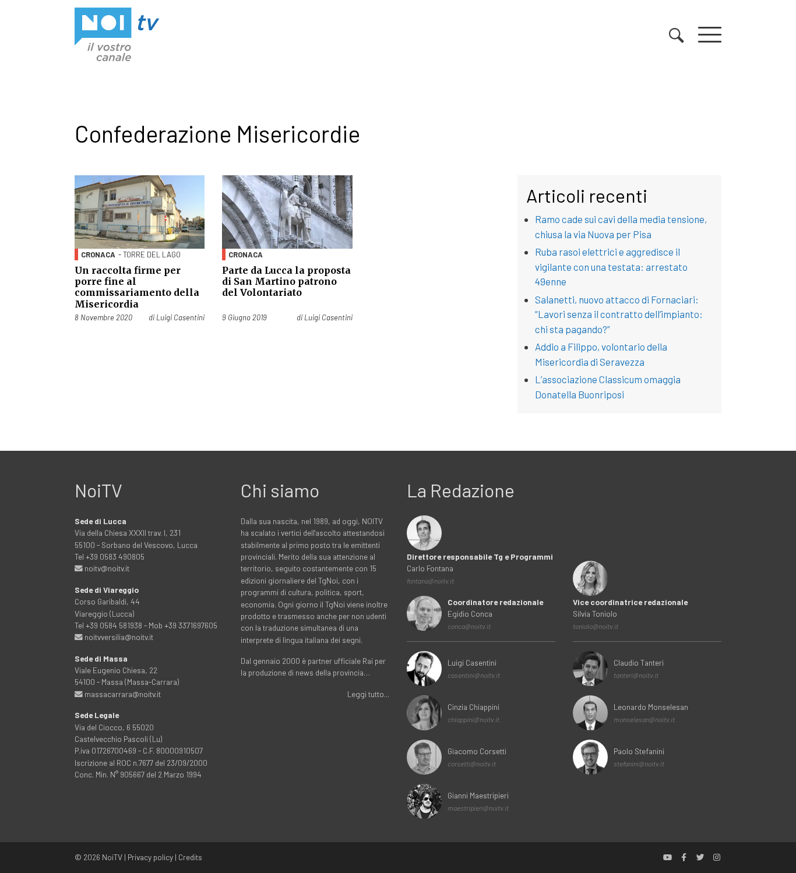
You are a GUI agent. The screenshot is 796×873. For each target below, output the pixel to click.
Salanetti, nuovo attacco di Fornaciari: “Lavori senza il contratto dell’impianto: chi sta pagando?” (619, 314)
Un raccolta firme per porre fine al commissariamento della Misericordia (137, 287)
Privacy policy (150, 857)
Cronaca (98, 254)
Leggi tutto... (368, 694)
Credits (190, 857)
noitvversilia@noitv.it (118, 637)
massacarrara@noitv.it (122, 694)
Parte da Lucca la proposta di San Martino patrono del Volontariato (286, 281)
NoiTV (112, 857)
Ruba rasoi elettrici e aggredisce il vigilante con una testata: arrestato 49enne (611, 266)
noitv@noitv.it (106, 568)
